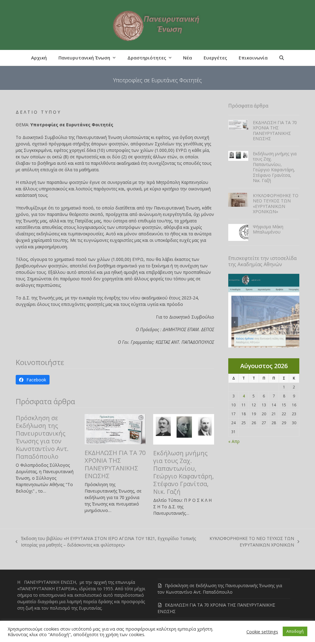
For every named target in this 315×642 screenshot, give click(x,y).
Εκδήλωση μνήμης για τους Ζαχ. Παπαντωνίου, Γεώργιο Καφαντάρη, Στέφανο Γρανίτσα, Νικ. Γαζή (183, 472)
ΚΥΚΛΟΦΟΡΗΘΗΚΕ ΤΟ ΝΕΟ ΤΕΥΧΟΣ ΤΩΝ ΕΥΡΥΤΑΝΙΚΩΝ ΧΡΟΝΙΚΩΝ (250, 541)
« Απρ (234, 441)
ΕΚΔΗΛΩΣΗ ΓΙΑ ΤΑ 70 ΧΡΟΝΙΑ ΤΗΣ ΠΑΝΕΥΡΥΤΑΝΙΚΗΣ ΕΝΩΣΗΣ (115, 464)
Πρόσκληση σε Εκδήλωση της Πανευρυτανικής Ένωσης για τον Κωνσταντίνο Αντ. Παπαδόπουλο (42, 437)
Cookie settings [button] (262, 631)
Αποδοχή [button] (295, 631)
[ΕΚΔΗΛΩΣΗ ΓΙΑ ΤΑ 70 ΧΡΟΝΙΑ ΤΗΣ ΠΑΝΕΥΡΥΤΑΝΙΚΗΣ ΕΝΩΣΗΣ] (115, 429)
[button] (281, 58)
